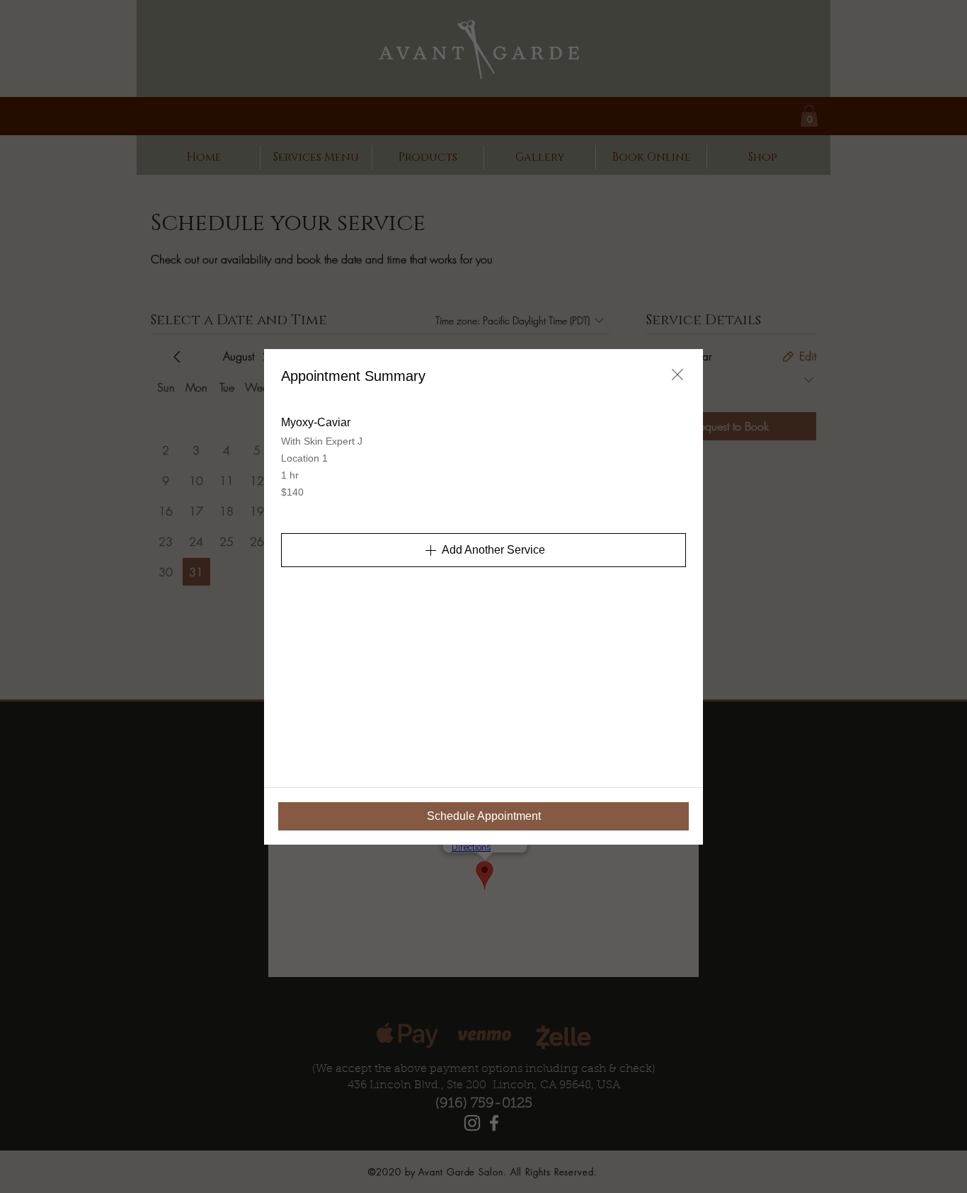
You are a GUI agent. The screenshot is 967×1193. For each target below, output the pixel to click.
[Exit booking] (677, 374)
